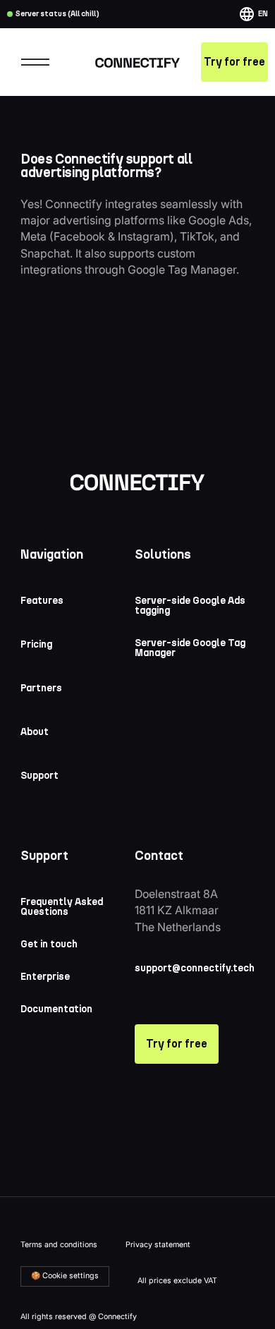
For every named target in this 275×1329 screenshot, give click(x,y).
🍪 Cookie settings (65, 1275)
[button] (253, 14)
